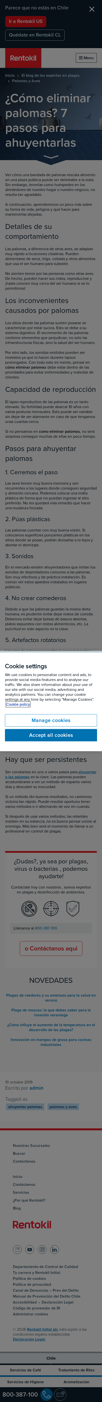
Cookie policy (18, 704)
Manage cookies (51, 720)
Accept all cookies (51, 735)
